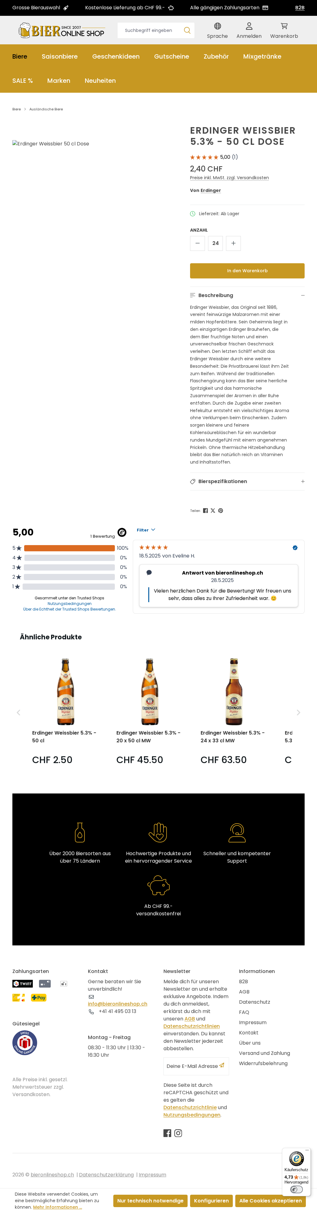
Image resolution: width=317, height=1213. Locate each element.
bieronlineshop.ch (52, 1174)
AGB (190, 1018)
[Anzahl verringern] (197, 243)
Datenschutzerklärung (106, 1174)
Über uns (250, 1042)
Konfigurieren (211, 1200)
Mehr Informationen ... (57, 1207)
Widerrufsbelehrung (263, 1063)
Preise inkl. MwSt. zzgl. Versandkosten (229, 178)
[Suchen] (187, 30)
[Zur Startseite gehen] (62, 29)
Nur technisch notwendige (150, 1200)
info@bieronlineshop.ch (117, 1003)
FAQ (244, 1012)
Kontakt (248, 1032)
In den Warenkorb (247, 271)
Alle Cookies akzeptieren (270, 1200)
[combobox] (149, 30)
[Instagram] (178, 1133)
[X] (213, 510)
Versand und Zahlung (264, 1053)
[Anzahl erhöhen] (233, 243)
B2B (300, 7)
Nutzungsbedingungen (191, 1114)
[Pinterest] (221, 510)
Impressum (253, 1022)
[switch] (296, 1189)
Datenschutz (254, 1002)
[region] (87, 200)
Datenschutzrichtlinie (190, 1107)
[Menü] (307, 1151)
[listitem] (65, 712)
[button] (247, 295)
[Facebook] (206, 510)
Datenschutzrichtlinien (191, 1026)
